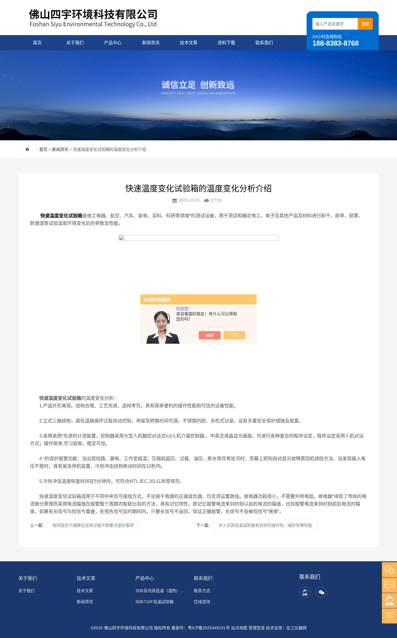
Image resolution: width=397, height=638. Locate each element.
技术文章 (188, 42)
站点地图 (239, 628)
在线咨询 (202, 601)
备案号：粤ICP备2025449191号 (200, 628)
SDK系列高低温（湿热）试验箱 (161, 590)
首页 (37, 42)
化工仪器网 (296, 628)
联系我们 (264, 42)
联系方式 (202, 590)
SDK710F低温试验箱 (154, 601)
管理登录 (256, 628)
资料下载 (226, 42)
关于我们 (75, 42)
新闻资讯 (151, 42)
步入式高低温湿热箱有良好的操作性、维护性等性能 (265, 525)
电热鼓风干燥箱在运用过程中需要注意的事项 (93, 525)
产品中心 (112, 42)
